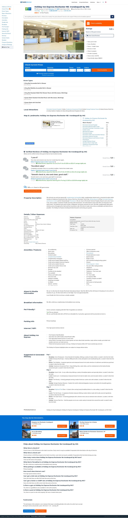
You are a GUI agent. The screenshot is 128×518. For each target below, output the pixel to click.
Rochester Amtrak (87, 133)
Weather (4, 40)
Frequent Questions (7, 42)
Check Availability (102, 70)
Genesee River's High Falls (90, 143)
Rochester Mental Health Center (91, 126)
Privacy (20, 516)
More (98, 2)
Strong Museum (87, 146)
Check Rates (41, 511)
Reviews (4, 15)
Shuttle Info (5, 22)
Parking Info (5, 29)
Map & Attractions (6, 13)
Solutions (92, 2)
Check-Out (50, 67)
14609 (57, 9)
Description (5, 18)
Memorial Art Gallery (88, 131)
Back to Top (6, 47)
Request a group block (48, 75)
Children (86, 67)
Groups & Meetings (7, 44)
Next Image (79, 36)
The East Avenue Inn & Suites (88, 422)
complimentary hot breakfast (74, 197)
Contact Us (3, 516)
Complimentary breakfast (54, 256)
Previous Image (28, 36)
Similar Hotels (5, 38)
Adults (78, 67)
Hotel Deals (74, 2)
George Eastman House (92, 109)
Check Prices (5, 9)
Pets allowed (89, 253)
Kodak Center (86, 129)
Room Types (5, 11)
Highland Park (58, 389)
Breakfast (4, 24)
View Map (37, 10)
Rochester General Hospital (54, 109)
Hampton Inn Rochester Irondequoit (42, 422)
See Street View (29, 143)
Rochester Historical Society (90, 136)
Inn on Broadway (37, 431)
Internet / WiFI (5, 31)
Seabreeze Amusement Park (73, 109)
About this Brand (6, 33)
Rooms (71, 67)
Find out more (29, 511)
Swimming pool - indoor (92, 264)
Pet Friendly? (5, 26)
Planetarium (86, 139)
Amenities (4, 20)
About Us (8, 516)
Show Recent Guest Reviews (32, 191)
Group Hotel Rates (83, 2)
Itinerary (4, 35)
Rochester (51, 9)
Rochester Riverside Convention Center (93, 128)
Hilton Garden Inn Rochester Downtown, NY (92, 431)
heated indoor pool (33, 242)
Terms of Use (14, 516)
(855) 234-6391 (42, 516)
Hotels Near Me (26, 516)
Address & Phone (6, 6)
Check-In (27, 67)
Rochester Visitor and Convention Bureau (94, 134)
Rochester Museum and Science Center (93, 138)
